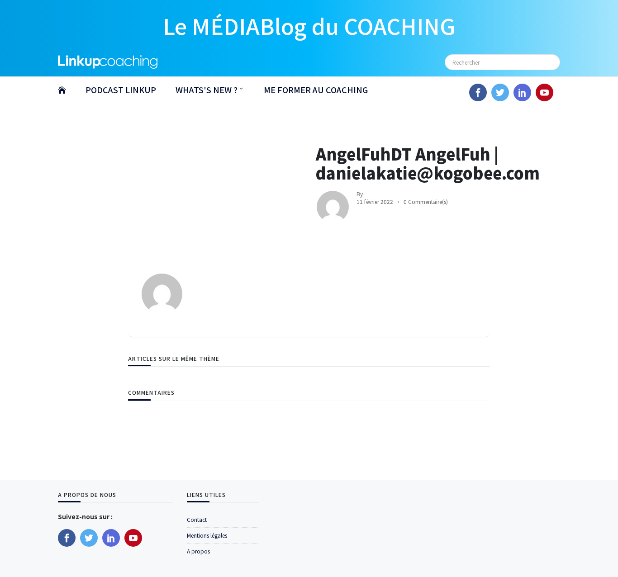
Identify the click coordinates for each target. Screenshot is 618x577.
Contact (197, 519)
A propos (198, 551)
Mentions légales (207, 535)
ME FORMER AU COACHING (316, 89)
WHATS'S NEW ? (207, 89)
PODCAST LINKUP (121, 89)
